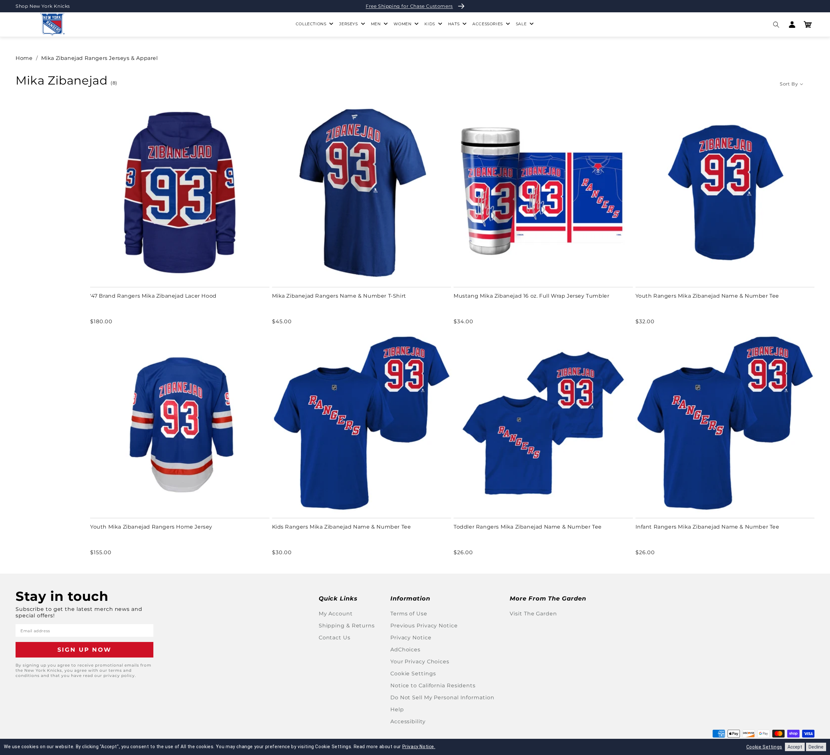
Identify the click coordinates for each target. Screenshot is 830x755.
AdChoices (405, 649)
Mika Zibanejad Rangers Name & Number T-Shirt (339, 296)
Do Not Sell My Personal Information (442, 697)
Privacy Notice (411, 638)
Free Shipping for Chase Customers (409, 6)
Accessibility (408, 721)
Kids (429, 23)
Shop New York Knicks (43, 6)
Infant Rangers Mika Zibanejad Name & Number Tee (707, 527)
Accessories (487, 23)
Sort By (789, 84)
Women (402, 23)
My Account (336, 614)
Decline (816, 746)
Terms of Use (408, 614)
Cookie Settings (413, 673)
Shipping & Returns (347, 626)
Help (397, 709)
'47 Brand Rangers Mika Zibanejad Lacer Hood (153, 296)
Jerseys (348, 23)
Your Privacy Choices (419, 661)
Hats (453, 23)
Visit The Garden (533, 614)
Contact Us (334, 638)
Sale (521, 23)
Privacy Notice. (418, 746)
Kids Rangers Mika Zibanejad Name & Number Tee (341, 527)
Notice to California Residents (433, 685)
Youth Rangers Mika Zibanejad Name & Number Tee (707, 296)
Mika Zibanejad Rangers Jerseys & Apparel (99, 58)
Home (24, 58)
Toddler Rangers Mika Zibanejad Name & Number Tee (528, 527)
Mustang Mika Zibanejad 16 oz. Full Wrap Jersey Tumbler (531, 296)
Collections (311, 23)
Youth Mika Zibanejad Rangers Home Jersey (151, 527)
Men (376, 23)
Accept (795, 746)
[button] (776, 24)
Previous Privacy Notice (424, 626)
